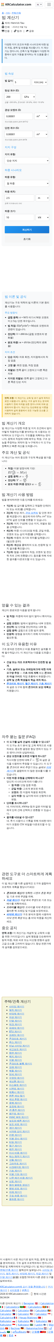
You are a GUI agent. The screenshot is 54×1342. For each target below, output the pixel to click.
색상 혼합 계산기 (18, 1099)
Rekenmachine (34, 1328)
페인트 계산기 (16, 1113)
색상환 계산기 (16, 1081)
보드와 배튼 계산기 (19, 1120)
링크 (19, 31)
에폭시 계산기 (16, 1092)
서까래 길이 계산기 (19, 1131)
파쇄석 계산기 (16, 1028)
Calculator (6, 1310)
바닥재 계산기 (14, 914)
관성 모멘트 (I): (13, 110)
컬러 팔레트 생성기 (19, 1185)
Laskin (39, 1324)
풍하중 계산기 (16, 1199)
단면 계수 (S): (12, 128)
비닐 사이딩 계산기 (19, 1045)
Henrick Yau (17, 23)
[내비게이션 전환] (49, 4)
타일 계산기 (15, 1142)
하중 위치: (10, 191)
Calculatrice (6, 1317)
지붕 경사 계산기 (18, 1138)
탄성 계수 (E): (12, 90)
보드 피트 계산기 (18, 1124)
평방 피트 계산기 (18, 1188)
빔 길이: (9, 80)
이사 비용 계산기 (18, 1152)
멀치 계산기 (15, 1010)
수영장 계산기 (16, 1078)
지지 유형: (10, 154)
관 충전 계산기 (17, 1110)
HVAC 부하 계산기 (18, 1117)
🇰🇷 (38, 4)
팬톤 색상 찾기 (17, 1095)
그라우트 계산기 (18, 1163)
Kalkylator (23, 1324)
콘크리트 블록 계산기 (20, 1063)
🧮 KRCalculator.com (16, 4)
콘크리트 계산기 (15, 683)
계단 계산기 (15, 1127)
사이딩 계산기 (16, 1006)
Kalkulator (6, 1321)
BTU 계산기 (15, 1031)
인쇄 (7, 27)
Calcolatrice (47, 1303)
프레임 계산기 (16, 1035)
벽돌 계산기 (15, 1070)
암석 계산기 (15, 1074)
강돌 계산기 (15, 1160)
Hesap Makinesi (28, 1317)
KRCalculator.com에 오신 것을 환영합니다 (22, 1286)
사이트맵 (14, 1290)
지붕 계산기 (15, 1060)
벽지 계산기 (15, 1056)
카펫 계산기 (15, 1135)
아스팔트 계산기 (18, 1085)
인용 (7, 31)
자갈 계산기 (13, 900)
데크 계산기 (15, 1024)
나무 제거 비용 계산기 (21, 1177)
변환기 (25, 1290)
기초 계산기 (45, 683)
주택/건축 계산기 (9, 1270)
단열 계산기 (15, 1020)
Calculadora (12, 1307)
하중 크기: (10, 211)
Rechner (15, 1328)
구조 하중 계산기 (18, 1195)
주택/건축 (16, 12)
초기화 (27, 239)
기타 (8, 12)
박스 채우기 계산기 (19, 1156)
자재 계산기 (15, 1192)
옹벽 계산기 (15, 1103)
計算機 (35, 1332)
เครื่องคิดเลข (19, 1332)
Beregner (29, 1303)
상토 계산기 (15, 1181)
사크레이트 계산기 (19, 1167)
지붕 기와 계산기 (18, 1174)
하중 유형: (10, 177)
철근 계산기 (31, 683)
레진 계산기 (15, 1149)
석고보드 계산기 (18, 1049)
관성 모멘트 (32, 512)
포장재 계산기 (16, 1106)
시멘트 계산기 (16, 1088)
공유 (31, 31)
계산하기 (27, 229)
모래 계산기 (15, 1067)
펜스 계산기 (15, 1042)
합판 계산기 (15, 1053)
